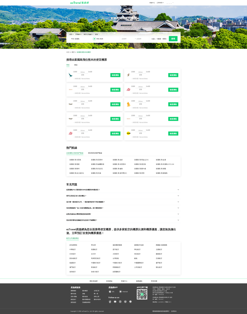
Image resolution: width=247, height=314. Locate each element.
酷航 (135, 258)
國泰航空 (159, 254)
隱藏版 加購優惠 (161, 245)
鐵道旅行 (73, 299)
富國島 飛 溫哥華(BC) (120, 173)
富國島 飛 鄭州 (74, 169)
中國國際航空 (139, 263)
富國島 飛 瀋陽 (161, 169)
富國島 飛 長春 (96, 173)
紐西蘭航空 (116, 272)
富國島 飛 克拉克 (97, 169)
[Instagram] (120, 301)
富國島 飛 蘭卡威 (140, 169)
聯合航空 (159, 267)
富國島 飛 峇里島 (75, 160)
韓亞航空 (137, 254)
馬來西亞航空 (95, 258)
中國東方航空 (95, 263)
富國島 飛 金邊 (161, 160)
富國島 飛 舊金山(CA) (141, 160)
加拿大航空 (95, 272)
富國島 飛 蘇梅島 (161, 173)
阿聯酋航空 (116, 267)
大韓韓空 (116, 254)
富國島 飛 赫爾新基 (97, 164)
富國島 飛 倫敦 (118, 169)
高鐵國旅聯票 (86, 302)
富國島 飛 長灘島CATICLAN (165, 164)
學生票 (93, 245)
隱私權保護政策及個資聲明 (161, 311)
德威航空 (72, 263)
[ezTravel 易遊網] (79, 3)
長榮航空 (94, 249)
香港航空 (94, 267)
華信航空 (137, 249)
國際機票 (73, 291)
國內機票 (85, 291)
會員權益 (109, 281)
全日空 (93, 254)
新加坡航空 (73, 258)
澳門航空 (72, 267)
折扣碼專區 (73, 245)
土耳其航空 (138, 267)
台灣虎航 (116, 258)
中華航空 (72, 249)
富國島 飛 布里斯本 (119, 164)
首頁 (67, 52)
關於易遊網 (93, 281)
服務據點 (139, 281)
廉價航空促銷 (139, 245)
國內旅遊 (85, 296)
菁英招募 (154, 281)
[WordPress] (125, 301)
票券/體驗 (74, 296)
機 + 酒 (96, 293)
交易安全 (174, 311)
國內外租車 (97, 299)
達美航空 (72, 272)
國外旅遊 (73, 293)
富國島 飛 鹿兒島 (140, 164)
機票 (73, 52)
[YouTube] (115, 301)
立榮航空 (159, 249)
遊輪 (83, 293)
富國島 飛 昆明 (139, 173)
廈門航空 (159, 263)
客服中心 (152, 3)
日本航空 (72, 254)
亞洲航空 (159, 258)
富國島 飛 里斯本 (97, 160)
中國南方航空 (117, 263)
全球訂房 (96, 291)
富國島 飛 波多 (118, 160)
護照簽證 (73, 302)
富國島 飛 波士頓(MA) (76, 173)
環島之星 (96, 296)
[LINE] (130, 301)
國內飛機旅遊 (86, 299)
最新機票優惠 (117, 245)
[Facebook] (110, 301)
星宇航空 (116, 249)
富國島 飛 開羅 (74, 164)
